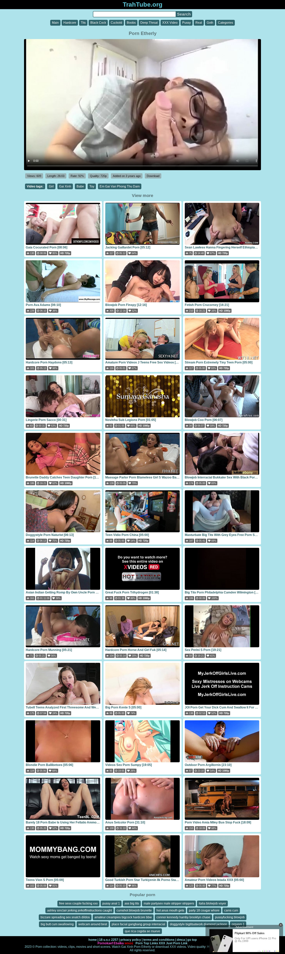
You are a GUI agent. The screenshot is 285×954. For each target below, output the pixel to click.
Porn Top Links (147, 943)
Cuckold (116, 22)
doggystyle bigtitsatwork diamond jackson (198, 924)
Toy (91, 186)
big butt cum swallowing (57, 924)
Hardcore (69, 22)
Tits (83, 22)
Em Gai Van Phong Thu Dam (120, 186)
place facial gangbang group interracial (138, 924)
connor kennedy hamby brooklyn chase (183, 917)
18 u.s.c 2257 (108, 939)
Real (198, 22)
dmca (181, 939)
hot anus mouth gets (170, 910)
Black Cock (98, 22)
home (92, 939)
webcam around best (92, 924)
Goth (210, 22)
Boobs (131, 22)
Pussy (186, 22)
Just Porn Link (176, 943)
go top (192, 939)
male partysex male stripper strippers (169, 903)
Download (153, 176)
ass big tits (131, 903)
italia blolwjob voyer (212, 903)
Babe (80, 186)
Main (55, 22)
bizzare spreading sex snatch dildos (65, 917)
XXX (162, 943)
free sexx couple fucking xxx (78, 903)
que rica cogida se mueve (142, 931)
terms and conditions (158, 939)
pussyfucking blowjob (230, 917)
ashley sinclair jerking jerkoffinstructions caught (79, 910)
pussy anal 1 (111, 903)
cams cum (231, 910)
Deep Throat (149, 22)
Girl (51, 186)
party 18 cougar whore (204, 910)
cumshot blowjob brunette (134, 910)
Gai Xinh (65, 186)
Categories (225, 22)
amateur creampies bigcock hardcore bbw (123, 917)
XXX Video (170, 22)
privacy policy (130, 939)
